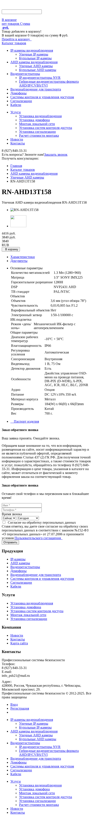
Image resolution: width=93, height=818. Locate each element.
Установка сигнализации (37, 131)
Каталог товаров (14, 43)
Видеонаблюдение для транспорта (35, 89)
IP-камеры (18, 559)
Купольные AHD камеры (37, 70)
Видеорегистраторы (25, 74)
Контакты (17, 143)
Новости (16, 139)
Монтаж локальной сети (37, 124)
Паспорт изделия (24, 421)
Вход (14, 704)
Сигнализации (21, 101)
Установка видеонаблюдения (40, 116)
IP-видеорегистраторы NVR (40, 77)
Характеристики (22, 257)
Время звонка (12, 514)
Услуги (15, 112)
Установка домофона (34, 120)
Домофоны (18, 93)
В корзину (10, 249)
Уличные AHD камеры (36, 66)
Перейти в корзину (17, 39)
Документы (18, 261)
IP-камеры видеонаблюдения (31, 50)
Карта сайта (19, 643)
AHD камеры (20, 563)
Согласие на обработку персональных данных (41, 522)
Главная (16, 166)
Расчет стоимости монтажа (39, 135)
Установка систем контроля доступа (45, 128)
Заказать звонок (55, 154)
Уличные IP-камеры (33, 54)
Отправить (10, 542)
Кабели (15, 105)
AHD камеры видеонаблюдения (34, 62)
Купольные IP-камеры (35, 58)
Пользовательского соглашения (38, 538)
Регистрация (19, 708)
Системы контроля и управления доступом (42, 97)
